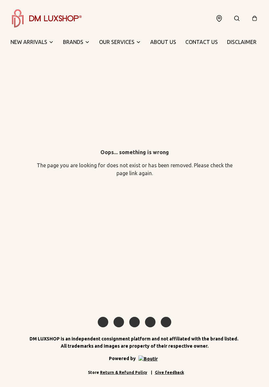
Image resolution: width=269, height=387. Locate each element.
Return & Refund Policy (123, 372)
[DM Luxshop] (46, 18)
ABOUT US (163, 42)
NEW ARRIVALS (28, 42)
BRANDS (73, 42)
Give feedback (169, 372)
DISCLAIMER (242, 42)
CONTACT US (201, 42)
